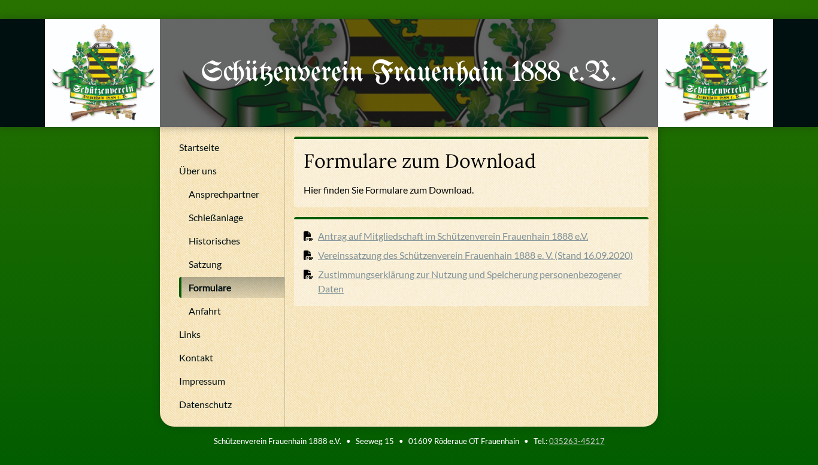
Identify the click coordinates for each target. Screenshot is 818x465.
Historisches (214, 240)
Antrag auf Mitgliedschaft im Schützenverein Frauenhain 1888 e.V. (453, 235)
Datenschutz (205, 404)
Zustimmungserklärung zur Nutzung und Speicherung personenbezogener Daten (470, 281)
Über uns (198, 170)
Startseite (199, 147)
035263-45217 (577, 441)
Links (190, 334)
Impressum (202, 381)
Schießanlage (216, 217)
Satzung (205, 264)
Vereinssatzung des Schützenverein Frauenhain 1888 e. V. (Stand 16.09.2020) (475, 255)
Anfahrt (205, 310)
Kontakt (196, 357)
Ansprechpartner (224, 194)
